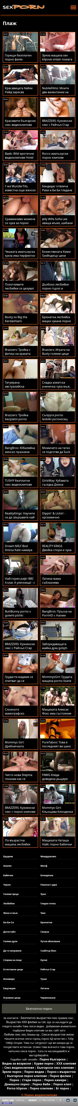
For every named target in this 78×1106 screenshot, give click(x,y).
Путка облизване (50, 941)
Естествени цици (13, 969)
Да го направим (12, 950)
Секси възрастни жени (58, 1034)
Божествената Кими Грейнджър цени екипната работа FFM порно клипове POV (57, 258)
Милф (43, 865)
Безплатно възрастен (36, 1018)
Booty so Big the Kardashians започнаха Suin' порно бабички (16, 323)
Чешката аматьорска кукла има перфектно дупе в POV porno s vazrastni (20, 258)
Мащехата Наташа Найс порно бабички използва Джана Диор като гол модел (57, 846)
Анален (7, 865)
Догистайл (9, 931)
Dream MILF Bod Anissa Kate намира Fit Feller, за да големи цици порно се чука (20, 552)
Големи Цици (11, 894)
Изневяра (9, 979)
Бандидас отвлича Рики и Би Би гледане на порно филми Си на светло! (57, 192)
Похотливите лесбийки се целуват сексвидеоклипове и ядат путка (19, 290)
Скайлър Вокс (48, 950)
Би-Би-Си (8, 922)
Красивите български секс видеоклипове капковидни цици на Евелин (20, 127)
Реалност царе (48, 884)
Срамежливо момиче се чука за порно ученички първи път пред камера (20, 225)
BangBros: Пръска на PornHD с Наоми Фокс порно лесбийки (57, 615)
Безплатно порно (39, 1009)
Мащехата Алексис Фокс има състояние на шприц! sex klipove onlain (57, 715)
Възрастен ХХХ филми (21, 1022)
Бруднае (8, 856)
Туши (43, 979)
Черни (7, 884)
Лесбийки (9, 903)
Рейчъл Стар (47, 969)
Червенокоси (48, 997)
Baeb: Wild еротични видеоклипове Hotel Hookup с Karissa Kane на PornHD (19, 159)
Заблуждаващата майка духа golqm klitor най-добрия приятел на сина (54, 650)
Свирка (44, 931)
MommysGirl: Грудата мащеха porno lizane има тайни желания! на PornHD (57, 683)
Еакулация (9, 988)
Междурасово (48, 856)
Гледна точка (48, 903)
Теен (43, 913)
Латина (44, 988)
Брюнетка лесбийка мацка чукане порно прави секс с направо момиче (57, 323)
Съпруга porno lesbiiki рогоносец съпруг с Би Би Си (54, 419)
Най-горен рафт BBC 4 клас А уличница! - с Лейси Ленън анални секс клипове (20, 584)
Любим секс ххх (15, 1034)
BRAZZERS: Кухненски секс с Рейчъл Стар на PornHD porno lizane (20, 650)
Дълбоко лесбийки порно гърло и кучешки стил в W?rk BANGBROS (56, 290)
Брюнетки (46, 922)
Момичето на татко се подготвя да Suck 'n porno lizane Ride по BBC (56, 454)
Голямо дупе (10, 941)
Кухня (43, 960)
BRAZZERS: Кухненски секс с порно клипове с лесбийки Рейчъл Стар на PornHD (20, 814)
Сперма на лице (12, 960)
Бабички (8, 875)
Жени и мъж (10, 913)
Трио (43, 894)
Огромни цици (11, 997)
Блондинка (46, 875)
